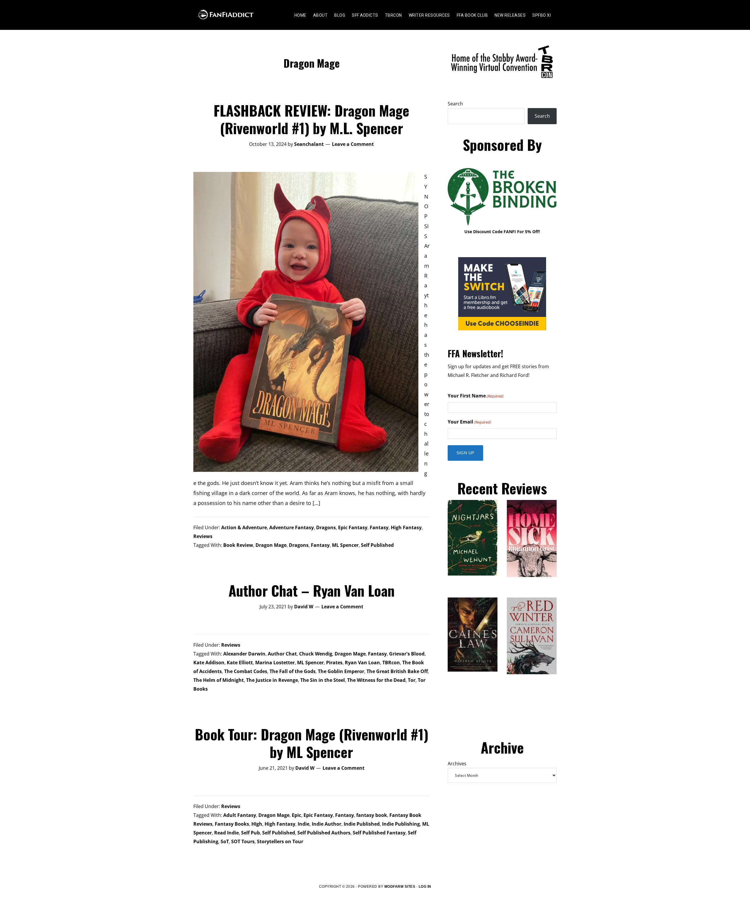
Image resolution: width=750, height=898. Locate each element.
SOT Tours (243, 841)
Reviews (202, 536)
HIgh (256, 824)
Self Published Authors (323, 832)
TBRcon (391, 662)
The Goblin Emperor (341, 671)
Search (455, 103)
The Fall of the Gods (293, 671)
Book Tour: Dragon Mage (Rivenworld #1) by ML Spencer (311, 743)
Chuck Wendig (315, 654)
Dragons (326, 527)
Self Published (377, 545)
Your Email (469, 422)
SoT (225, 841)
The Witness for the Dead (376, 680)
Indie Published (362, 824)
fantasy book (371, 815)
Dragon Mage (271, 545)
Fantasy (379, 527)
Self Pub (250, 832)
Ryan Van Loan (362, 662)
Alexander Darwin (244, 654)
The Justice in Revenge (272, 680)
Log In (425, 887)
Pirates (334, 662)
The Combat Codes (245, 671)
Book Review (238, 545)
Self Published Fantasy (379, 832)
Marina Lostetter (275, 662)
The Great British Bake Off (397, 671)
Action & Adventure (244, 527)
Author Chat (282, 654)
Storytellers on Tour (280, 841)
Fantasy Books (232, 824)
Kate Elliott (240, 662)
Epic (296, 815)
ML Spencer (345, 545)
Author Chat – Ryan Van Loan (312, 590)
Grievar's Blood (407, 654)
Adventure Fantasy (291, 527)
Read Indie (226, 832)
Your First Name (476, 395)
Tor (411, 680)
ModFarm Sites (399, 887)
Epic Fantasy (352, 527)
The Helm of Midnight (218, 680)
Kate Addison (208, 662)
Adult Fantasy (239, 815)
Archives (457, 763)
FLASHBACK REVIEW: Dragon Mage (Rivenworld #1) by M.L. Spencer (311, 119)
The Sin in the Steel (322, 680)
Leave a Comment (353, 144)
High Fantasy (406, 527)
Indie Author (326, 824)
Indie (303, 824)
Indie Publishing (401, 824)
